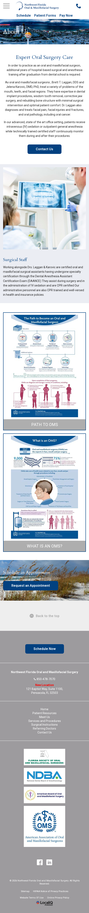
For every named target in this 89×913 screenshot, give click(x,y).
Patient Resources (44, 713)
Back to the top (47, 616)
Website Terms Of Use (31, 897)
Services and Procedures (44, 721)
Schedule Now (45, 649)
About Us (15, 31)
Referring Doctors (44, 728)
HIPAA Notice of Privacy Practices (50, 891)
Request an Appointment (30, 586)
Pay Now (66, 15)
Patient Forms (45, 15)
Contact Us (44, 149)
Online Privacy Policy (58, 897)
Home (44, 709)
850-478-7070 (46, 679)
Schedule (23, 15)
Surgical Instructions (44, 724)
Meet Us (44, 717)
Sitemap (25, 891)
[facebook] (39, 862)
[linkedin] (49, 862)
